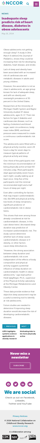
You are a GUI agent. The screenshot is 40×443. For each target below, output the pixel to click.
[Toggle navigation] (36, 4)
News (5, 13)
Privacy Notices (20, 416)
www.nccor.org (20, 426)
